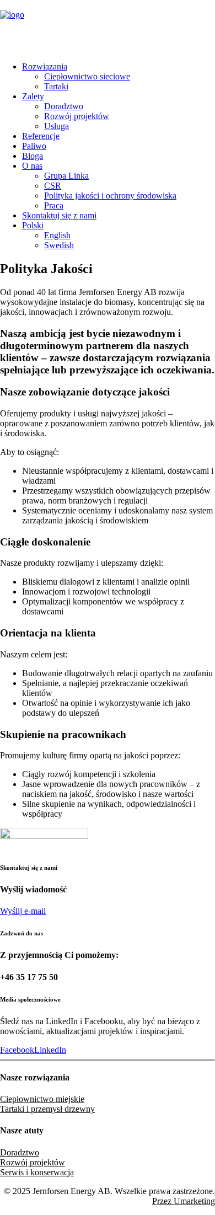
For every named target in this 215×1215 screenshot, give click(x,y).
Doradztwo (63, 106)
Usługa (56, 126)
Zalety (33, 96)
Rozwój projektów (76, 116)
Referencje (41, 136)
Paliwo (34, 146)
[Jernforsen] (107, 26)
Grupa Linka (66, 175)
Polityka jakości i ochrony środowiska (110, 195)
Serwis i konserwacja (37, 1172)
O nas (32, 165)
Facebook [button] (17, 1050)
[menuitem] (118, 77)
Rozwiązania (44, 66)
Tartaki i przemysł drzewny (47, 1109)
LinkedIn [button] (50, 1050)
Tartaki (56, 86)
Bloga (32, 155)
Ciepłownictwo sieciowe (87, 76)
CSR (52, 185)
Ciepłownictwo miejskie (42, 1099)
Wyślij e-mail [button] (23, 911)
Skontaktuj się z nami (59, 215)
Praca (53, 205)
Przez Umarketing (183, 1201)
